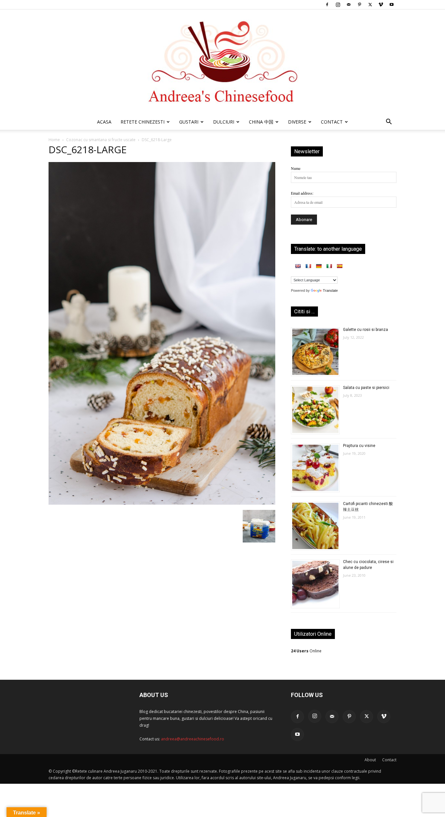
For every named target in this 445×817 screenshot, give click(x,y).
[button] (388, 123)
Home (54, 139)
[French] (308, 266)
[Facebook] (327, 4)
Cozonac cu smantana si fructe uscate (101, 139)
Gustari (188, 122)
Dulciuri (223, 122)
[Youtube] (391, 4)
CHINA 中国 (261, 122)
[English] (298, 266)
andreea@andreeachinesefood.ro (192, 739)
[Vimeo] (381, 4)
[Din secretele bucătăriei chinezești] (222, 61)
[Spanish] (339, 266)
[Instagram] (338, 4)
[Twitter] (370, 4)
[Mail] (348, 4)
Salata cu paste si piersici (366, 387)
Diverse (297, 122)
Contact (389, 760)
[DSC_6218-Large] (162, 503)
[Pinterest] (359, 4)
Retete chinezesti (143, 122)
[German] (319, 266)
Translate (330, 290)
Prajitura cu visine (359, 445)
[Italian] (329, 266)
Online (306, 651)
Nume (295, 168)
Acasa (104, 122)
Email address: (302, 193)
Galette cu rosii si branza (365, 329)
